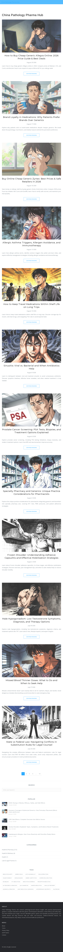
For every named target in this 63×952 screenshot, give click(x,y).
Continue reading (31, 73)
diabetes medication (36, 885)
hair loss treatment (49, 885)
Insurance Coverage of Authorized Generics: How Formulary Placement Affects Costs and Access (33, 811)
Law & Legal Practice (9, 861)
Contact (4, 935)
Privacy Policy (5, 930)
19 (39, 774)
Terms (3, 928)
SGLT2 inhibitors (24, 885)
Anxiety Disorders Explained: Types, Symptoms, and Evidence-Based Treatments (34, 827)
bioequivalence (19, 878)
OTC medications (15, 881)
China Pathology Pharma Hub (10, 2)
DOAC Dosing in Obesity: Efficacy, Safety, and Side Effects (27, 803)
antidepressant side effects (43, 889)
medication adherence (29, 881)
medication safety (7, 874)
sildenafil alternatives (9, 889)
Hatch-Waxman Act (30, 874)
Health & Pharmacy (9, 850)
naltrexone (56, 889)
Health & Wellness (8, 853)
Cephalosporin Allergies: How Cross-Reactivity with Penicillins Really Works (32, 834)
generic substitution (31, 878)
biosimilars (6, 881)
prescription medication (44, 881)
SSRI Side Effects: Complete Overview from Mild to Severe (27, 819)
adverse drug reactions (45, 878)
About (3, 926)
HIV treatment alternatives (10, 885)
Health (5, 857)
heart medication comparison (25, 889)
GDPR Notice (5, 932)
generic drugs (19, 874)
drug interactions (43, 874)
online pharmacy (7, 878)
